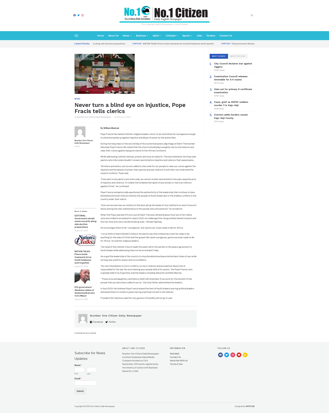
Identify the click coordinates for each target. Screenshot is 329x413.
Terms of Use (176, 364)
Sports (186, 35)
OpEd (156, 35)
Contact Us (226, 35)
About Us (113, 35)
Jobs (199, 35)
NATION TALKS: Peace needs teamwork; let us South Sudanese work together (169, 44)
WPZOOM (250, 406)
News (126, 35)
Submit (80, 391)
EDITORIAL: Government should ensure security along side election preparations (86, 221)
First (76, 374)
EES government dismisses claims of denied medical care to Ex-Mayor (85, 291)
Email (78, 378)
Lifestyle (171, 35)
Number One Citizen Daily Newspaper (94, 117)
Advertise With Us (179, 360)
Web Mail (174, 353)
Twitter (112, 322)
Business (141, 35)
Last (88, 374)
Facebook (98, 322)
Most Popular (238, 56)
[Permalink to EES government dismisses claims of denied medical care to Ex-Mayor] (86, 276)
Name (78, 365)
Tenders (210, 35)
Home (100, 35)
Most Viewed (218, 56)
